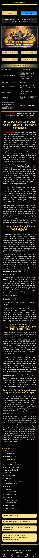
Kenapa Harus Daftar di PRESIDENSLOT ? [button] (17, 521)
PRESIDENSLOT (25, 69)
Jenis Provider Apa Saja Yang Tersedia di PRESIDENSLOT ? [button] (17, 528)
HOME (4, 557)
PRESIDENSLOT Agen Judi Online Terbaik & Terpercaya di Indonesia (19, 20)
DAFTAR (19, 557)
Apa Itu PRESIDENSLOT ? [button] (11, 515)
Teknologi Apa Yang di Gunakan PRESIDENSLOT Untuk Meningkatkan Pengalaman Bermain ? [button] (16, 537)
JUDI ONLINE (12, 114)
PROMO (27, 557)
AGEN (5, 114)
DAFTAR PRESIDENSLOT (28, 105)
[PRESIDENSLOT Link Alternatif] (19, 3)
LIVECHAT (35, 556)
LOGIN (11, 557)
